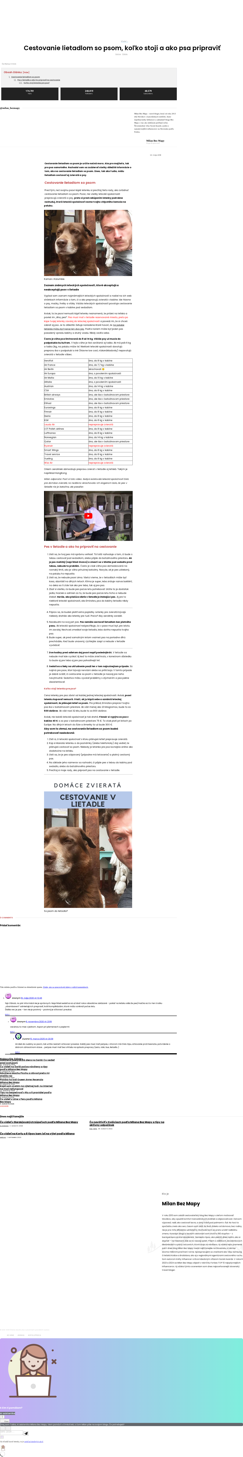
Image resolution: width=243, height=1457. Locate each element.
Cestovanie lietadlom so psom (25, 77)
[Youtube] (188, 1276)
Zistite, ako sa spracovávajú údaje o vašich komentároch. (65, 987)
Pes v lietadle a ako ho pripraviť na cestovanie (38, 80)
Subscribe (148, 88)
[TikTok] (180, 1276)
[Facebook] (165, 1276)
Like (29, 88)
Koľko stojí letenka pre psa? (37, 83)
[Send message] (26, 1434)
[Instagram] (173, 1276)
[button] (121, 41)
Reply (7, 1014)
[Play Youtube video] (88, 516)
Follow (89, 88)
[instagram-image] (22, 134)
